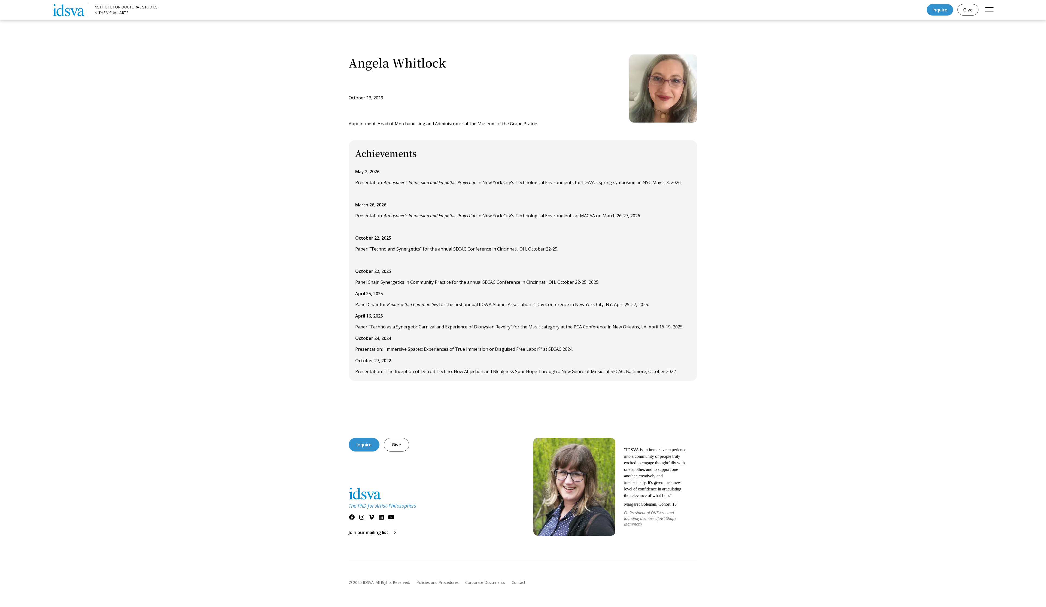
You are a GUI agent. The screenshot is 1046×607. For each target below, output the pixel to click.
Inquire (939, 10)
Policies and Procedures (437, 582)
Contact (518, 582)
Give (968, 10)
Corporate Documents (485, 582)
